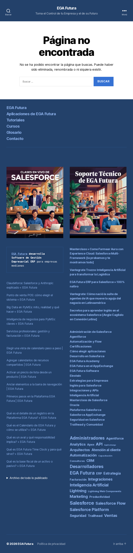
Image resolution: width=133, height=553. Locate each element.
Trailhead (95, 516)
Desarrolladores (86, 466)
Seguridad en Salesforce (87, 419)
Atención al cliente (106, 450)
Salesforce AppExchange (87, 414)
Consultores (77, 461)
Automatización (83, 455)
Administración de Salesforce (90, 331)
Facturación (78, 479)
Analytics (78, 444)
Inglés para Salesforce (85, 385)
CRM (90, 460)
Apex (90, 444)
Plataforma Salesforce (85, 410)
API (99, 444)
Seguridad (78, 516)
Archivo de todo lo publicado (28, 478)
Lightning (78, 491)
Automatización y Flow (85, 341)
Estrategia (112, 473)
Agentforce (78, 336)
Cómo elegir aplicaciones (88, 351)
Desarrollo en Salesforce (87, 356)
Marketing (79, 496)
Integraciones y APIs (84, 390)
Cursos (13, 126)
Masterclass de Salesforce (88, 400)
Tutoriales (15, 120)
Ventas (110, 515)
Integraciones (100, 479)
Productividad (99, 496)
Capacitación (105, 455)
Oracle (74, 405)
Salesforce (82, 503)
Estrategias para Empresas (89, 380)
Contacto (15, 138)
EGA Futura (66, 8)
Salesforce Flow (111, 503)
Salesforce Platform (89, 509)
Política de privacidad (51, 544)
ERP (99, 473)
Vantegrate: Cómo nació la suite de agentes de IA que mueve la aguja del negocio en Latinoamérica (95, 298)
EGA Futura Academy (85, 361)
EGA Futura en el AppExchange (91, 366)
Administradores (87, 438)
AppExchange (110, 445)
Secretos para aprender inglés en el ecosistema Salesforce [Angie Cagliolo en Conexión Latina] (96, 315)
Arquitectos (80, 450)
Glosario (14, 132)
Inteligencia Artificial (84, 395)
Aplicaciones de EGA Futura (31, 113)
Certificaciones (80, 346)
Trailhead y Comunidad (86, 424)
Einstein (75, 375)
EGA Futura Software (84, 371)
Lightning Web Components (104, 491)
